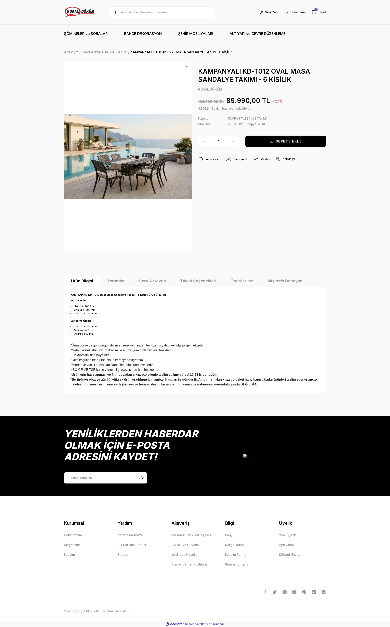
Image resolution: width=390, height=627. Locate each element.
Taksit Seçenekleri (198, 280)
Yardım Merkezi (130, 535)
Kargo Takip (234, 545)
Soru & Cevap (152, 280)
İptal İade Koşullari (185, 555)
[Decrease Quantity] (204, 141)
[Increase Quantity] (233, 141)
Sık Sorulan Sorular (132, 545)
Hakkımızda (73, 535)
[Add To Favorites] (186, 65)
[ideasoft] (174, 624)
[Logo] (79, 12)
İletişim (69, 555)
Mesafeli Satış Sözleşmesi (191, 535)
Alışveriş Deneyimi (285, 280)
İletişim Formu (235, 555)
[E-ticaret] (194, 624)
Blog (228, 535)
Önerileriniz (242, 280)
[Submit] (141, 477)
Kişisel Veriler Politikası (189, 564)
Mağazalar (72, 545)
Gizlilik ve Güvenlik (185, 545)
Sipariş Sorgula (236, 564)
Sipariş (123, 555)
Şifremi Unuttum (291, 555)
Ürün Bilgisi (82, 280)
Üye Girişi (286, 545)
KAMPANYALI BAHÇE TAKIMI (247, 118)
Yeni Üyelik (287, 535)
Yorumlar (116, 280)
